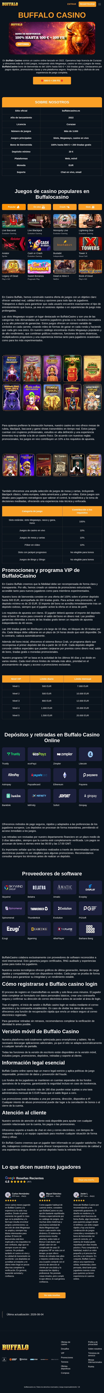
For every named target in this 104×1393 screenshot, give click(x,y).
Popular (12, 207)
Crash (63, 207)
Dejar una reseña (86, 1180)
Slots (88, 207)
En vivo (37, 207)
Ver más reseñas (52, 1295)
